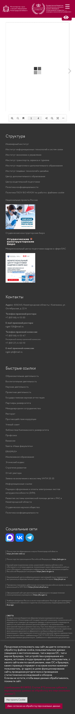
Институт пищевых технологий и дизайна (27, 171)
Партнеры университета (18, 403)
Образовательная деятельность (22, 376)
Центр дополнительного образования (25, 176)
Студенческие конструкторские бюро (25, 233)
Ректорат (10, 414)
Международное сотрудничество (23, 408)
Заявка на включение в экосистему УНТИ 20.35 (30, 478)
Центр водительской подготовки (23, 182)
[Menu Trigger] (67, 6)
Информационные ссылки (19, 484)
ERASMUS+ (11, 451)
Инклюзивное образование (20, 457)
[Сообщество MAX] (10, 537)
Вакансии (10, 441)
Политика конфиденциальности (22, 187)
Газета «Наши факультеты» (19, 446)
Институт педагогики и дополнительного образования (34, 165)
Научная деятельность (17, 387)
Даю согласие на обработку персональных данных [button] (33, 706)
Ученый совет (13, 424)
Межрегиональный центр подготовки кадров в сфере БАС (36, 248)
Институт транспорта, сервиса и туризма (27, 160)
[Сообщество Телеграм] (29, 537)
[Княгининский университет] (37, 10)
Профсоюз (11, 435)
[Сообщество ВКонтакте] (20, 537)
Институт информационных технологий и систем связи (34, 149)
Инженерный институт (17, 144)
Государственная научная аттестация (25, 397)
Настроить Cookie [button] (15, 699)
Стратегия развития (16, 467)
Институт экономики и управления (23, 155)
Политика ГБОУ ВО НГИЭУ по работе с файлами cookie (35, 192)
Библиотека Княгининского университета (27, 430)
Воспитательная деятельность (21, 381)
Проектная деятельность (18, 392)
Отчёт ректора (13, 473)
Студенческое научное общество (23, 507)
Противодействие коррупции (21, 419)
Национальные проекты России (22, 200)
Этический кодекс (15, 462)
